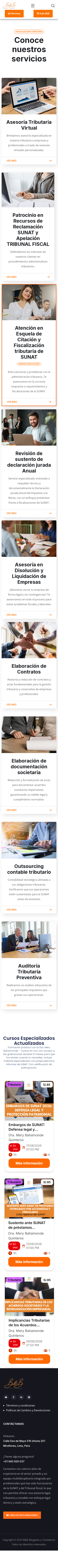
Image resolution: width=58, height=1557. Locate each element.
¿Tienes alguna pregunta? (18, 1456)
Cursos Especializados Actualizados (29, 1040)
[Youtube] (6, 1397)
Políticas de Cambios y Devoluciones (28, 1410)
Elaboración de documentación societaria (29, 766)
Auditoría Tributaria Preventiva (29, 971)
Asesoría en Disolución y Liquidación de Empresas (29, 573)
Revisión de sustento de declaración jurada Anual (29, 462)
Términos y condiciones (20, 1405)
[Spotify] (29, 1397)
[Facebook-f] (13, 1397)
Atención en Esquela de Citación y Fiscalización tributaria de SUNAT (29, 345)
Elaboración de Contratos (29, 669)
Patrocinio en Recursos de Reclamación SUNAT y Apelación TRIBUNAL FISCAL (28, 229)
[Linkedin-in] (21, 1397)
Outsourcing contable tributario (29, 869)
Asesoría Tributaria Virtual (29, 125)
